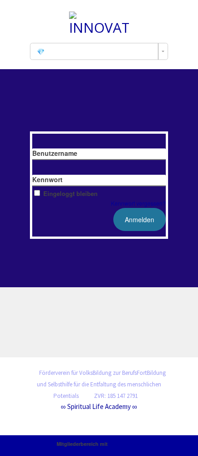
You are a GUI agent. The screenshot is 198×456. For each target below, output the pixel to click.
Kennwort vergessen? (138, 203)
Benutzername (54, 153)
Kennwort (47, 179)
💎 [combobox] (41, 51)
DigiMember (125, 443)
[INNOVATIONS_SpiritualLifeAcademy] (99, 22)
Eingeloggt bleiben (70, 193)
